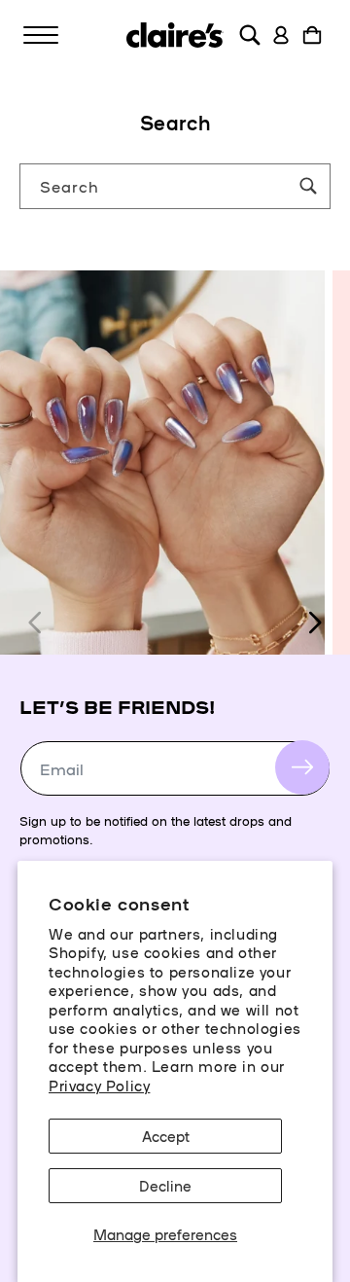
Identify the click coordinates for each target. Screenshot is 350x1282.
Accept (166, 1135)
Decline (165, 1185)
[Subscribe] (302, 767)
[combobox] (175, 186)
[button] (40, 35)
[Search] (308, 185)
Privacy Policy (99, 1085)
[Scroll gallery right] (314, 622)
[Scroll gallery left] (36, 622)
